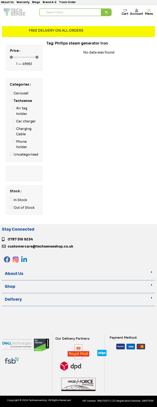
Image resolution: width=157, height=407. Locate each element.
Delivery (13, 299)
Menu (149, 14)
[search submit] (106, 12)
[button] (78, 273)
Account (136, 14)
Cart (125, 14)
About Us (14, 273)
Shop (10, 286)
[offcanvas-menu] (149, 10)
